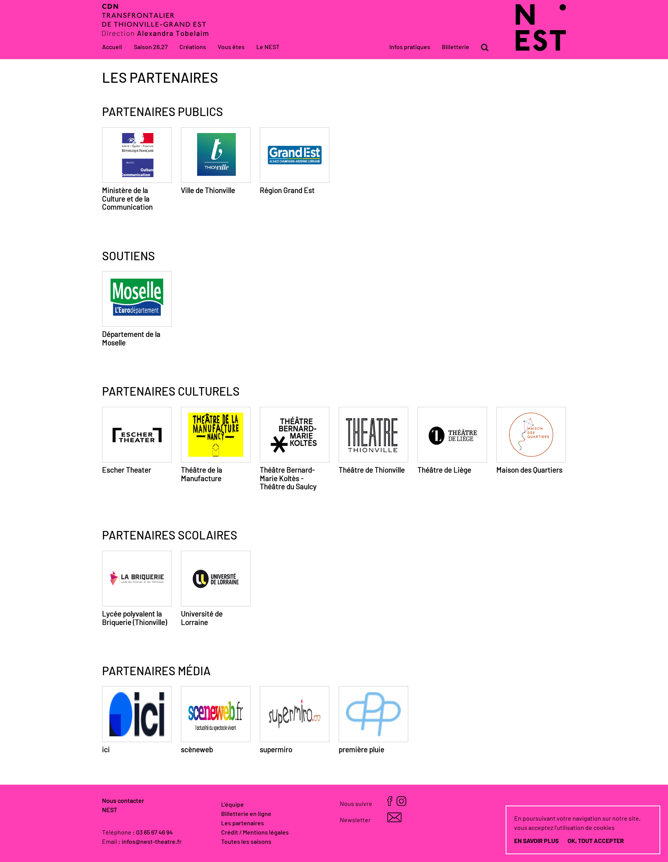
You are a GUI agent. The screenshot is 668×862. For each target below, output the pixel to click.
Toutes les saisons (246, 842)
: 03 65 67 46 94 (153, 833)
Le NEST (267, 47)
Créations (192, 47)
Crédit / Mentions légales (255, 833)
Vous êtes (231, 47)
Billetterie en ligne (246, 814)
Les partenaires (242, 823)
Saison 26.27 (151, 47)
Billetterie (455, 47)
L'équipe (232, 805)
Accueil (112, 47)
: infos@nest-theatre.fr (150, 842)
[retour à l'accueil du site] (541, 49)
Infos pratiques (409, 47)
